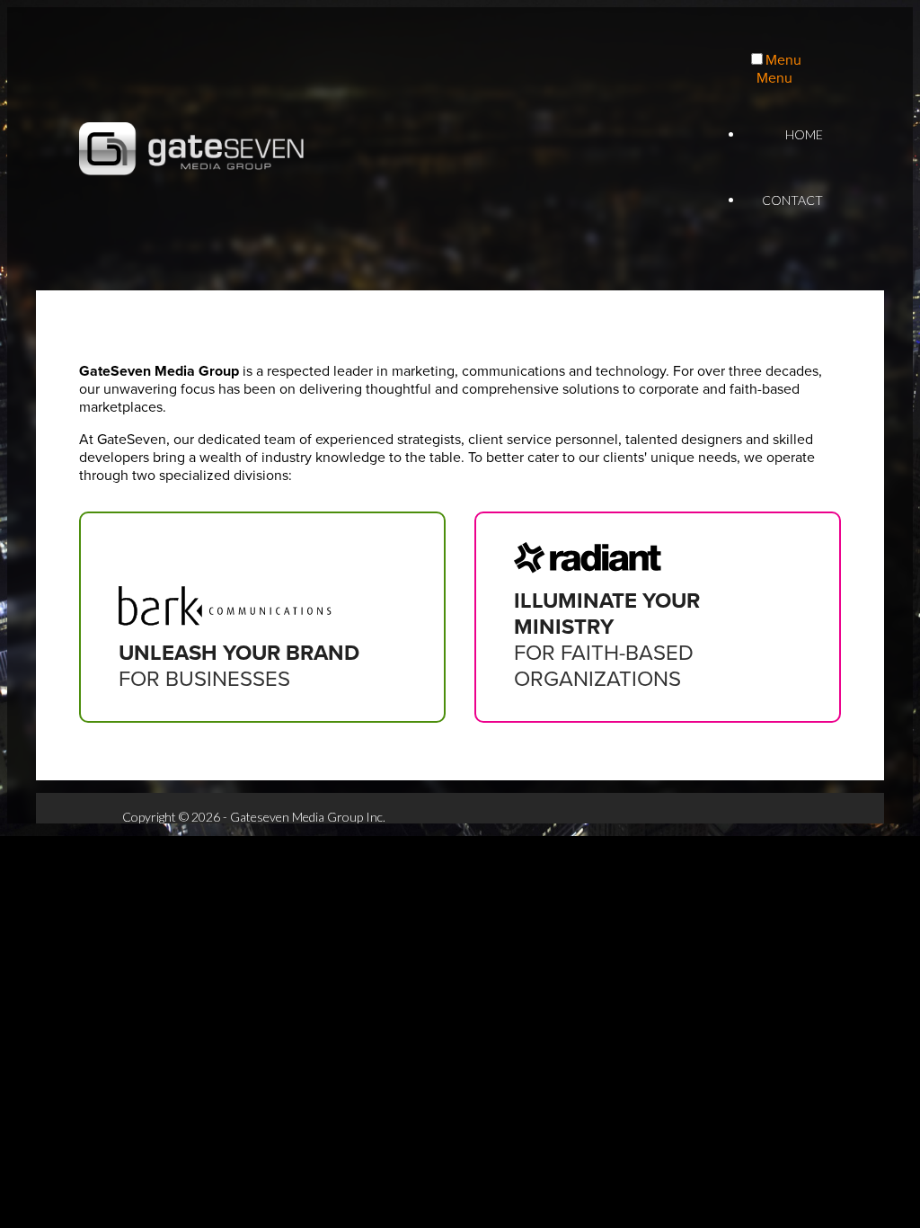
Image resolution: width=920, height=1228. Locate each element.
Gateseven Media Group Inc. (191, 149)
